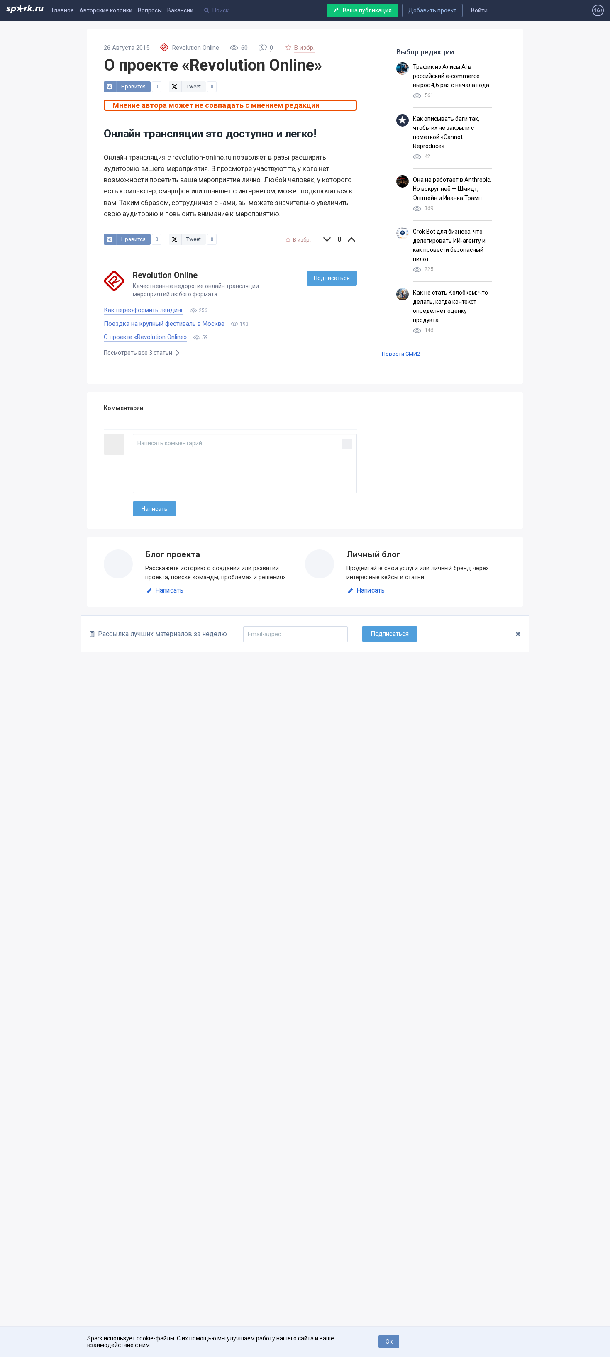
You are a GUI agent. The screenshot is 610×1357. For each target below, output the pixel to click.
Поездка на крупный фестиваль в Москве (164, 323)
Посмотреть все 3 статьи (138, 352)
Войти (479, 10)
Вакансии (180, 10)
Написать (169, 590)
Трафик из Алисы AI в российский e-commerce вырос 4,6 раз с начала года (451, 75)
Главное (63, 10)
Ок (389, 1341)
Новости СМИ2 (401, 354)
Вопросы (150, 10)
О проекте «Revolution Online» (145, 337)
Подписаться (332, 278)
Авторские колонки (105, 10)
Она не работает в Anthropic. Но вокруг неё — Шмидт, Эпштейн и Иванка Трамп (452, 188)
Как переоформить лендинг (143, 310)
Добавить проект (432, 10)
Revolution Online (165, 275)
